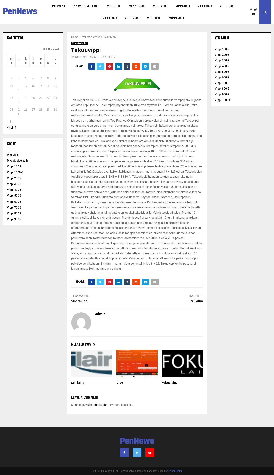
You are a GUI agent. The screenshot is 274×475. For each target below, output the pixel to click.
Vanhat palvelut (79, 43)
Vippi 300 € (182, 6)
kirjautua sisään (97, 404)
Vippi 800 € (154, 18)
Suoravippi (79, 301)
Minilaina (77, 382)
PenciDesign (175, 471)
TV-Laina (196, 301)
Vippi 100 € (114, 6)
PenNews (20, 12)
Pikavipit (59, 6)
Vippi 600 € (110, 18)
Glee (119, 382)
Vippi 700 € (132, 18)
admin (77, 56)
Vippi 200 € (160, 6)
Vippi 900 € (176, 18)
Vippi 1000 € (137, 6)
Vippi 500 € (227, 6)
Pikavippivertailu (86, 6)
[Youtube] (254, 14)
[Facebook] (252, 9)
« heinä (11, 127)
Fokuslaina (170, 382)
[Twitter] (256, 9)
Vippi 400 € (205, 6)
